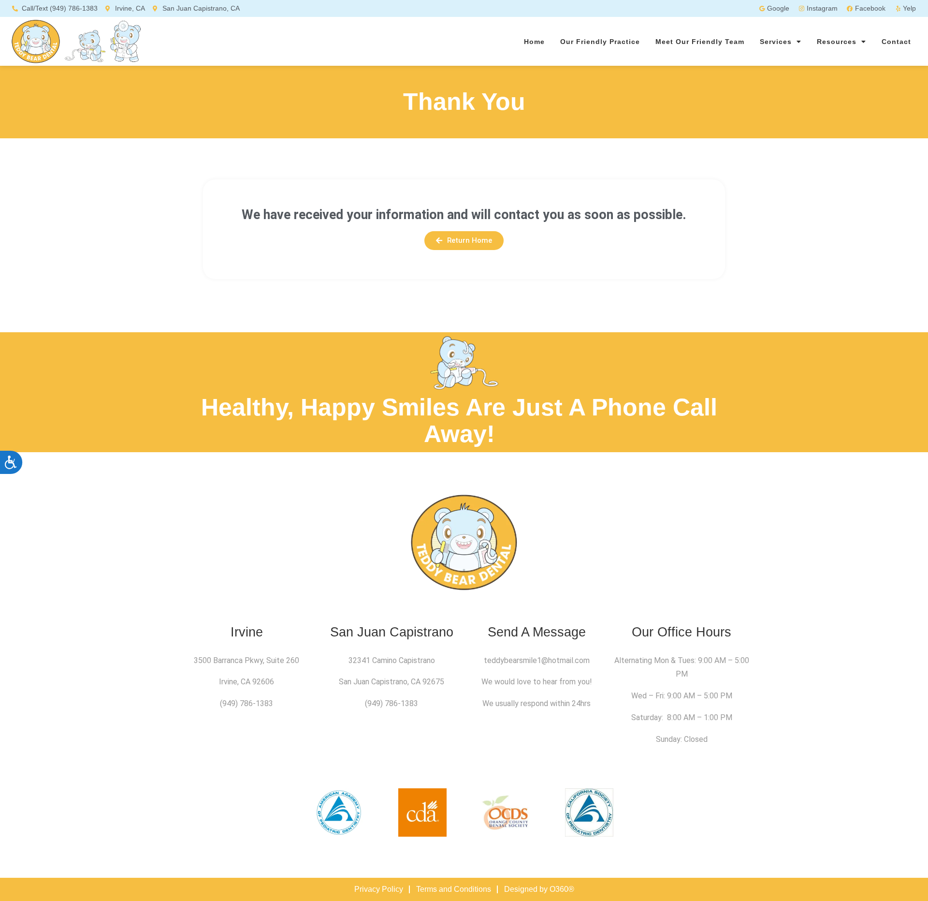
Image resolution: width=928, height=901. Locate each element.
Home (534, 41)
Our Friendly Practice (600, 41)
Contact (896, 41)
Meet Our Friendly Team (699, 41)
